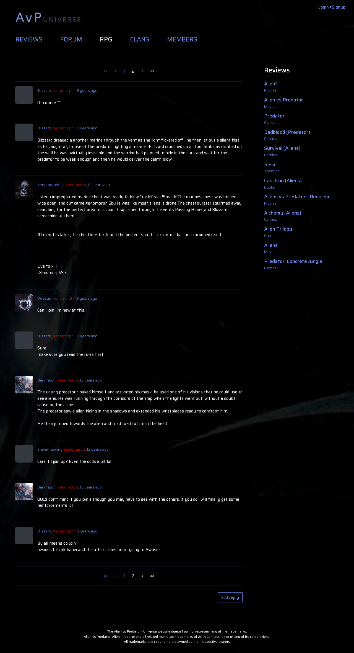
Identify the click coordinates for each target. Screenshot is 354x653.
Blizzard (44, 90)
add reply (230, 597)
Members (182, 39)
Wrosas (44, 298)
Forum (71, 39)
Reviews (29, 39)
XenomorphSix (50, 185)
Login (323, 7)
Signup (338, 7)
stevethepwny (50, 449)
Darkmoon (46, 380)
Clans (139, 39)
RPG (106, 39)
